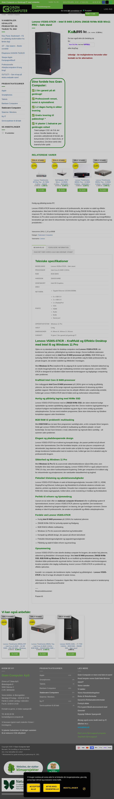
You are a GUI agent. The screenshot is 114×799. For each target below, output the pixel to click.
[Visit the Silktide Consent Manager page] (84, 788)
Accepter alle (35, 787)
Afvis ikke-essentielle (52, 787)
